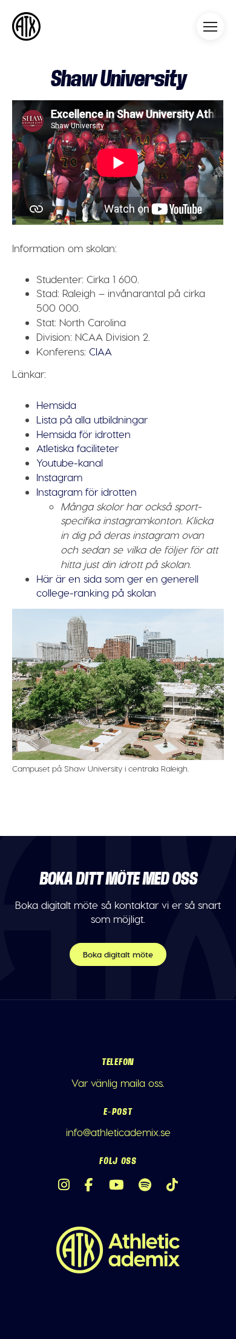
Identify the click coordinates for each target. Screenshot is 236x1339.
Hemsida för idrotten (83, 434)
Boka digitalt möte (118, 954)
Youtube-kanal (69, 462)
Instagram (59, 477)
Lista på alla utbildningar (92, 419)
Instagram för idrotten (86, 491)
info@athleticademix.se (118, 1132)
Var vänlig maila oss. (118, 1083)
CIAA (100, 351)
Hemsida (56, 405)
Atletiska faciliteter (77, 448)
